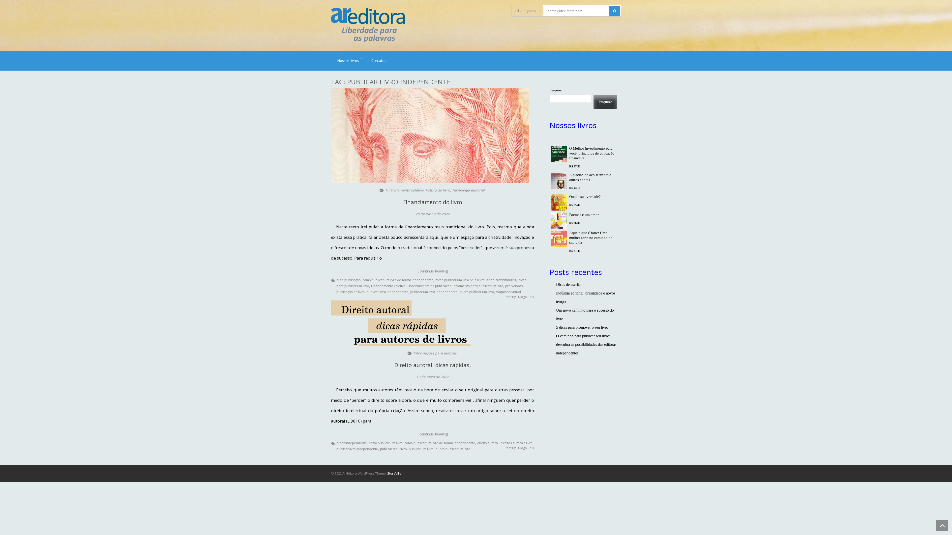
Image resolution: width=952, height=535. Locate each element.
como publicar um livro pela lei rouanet (464, 280)
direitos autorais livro (517, 443)
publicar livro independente (387, 292)
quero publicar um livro (476, 292)
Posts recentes (576, 272)
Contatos (378, 60)
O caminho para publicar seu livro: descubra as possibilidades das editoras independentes (586, 344)
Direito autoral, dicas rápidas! (432, 365)
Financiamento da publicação (429, 286)
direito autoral (488, 443)
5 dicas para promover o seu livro (582, 327)
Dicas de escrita (568, 284)
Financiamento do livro (432, 202)
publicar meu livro (393, 449)
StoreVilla (394, 473)
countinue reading (432, 271)
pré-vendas (514, 286)
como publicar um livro (386, 443)
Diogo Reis (526, 296)
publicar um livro (421, 449)
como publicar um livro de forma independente (398, 280)
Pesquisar (556, 90)
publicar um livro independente (433, 292)
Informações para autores (435, 353)
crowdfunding (506, 280)
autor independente (351, 443)
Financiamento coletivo (405, 190)
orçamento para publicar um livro (478, 286)
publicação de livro (350, 292)
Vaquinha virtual (508, 292)
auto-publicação (348, 280)
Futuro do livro (438, 190)
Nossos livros (348, 60)
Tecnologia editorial (468, 190)
